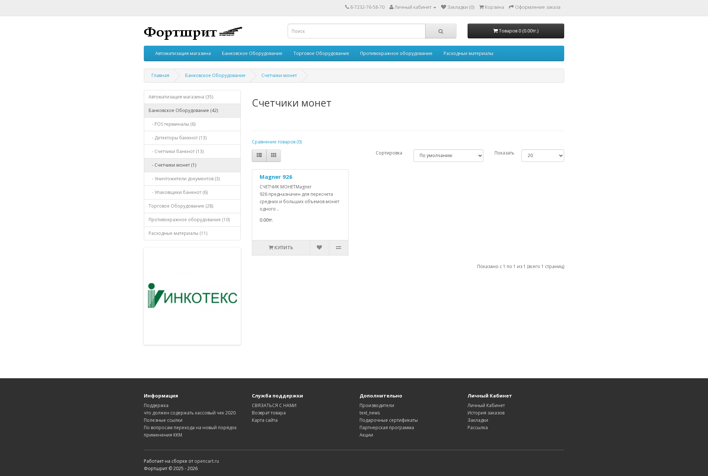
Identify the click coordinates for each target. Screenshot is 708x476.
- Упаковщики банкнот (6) (178, 192)
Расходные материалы (468, 53)
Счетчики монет (279, 75)
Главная (160, 75)
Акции (366, 435)
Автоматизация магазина (183, 53)
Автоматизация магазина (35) (181, 97)
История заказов (486, 413)
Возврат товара (269, 413)
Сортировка (389, 153)
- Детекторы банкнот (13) (177, 138)
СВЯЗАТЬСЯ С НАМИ (274, 405)
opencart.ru (206, 461)
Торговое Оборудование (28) (181, 206)
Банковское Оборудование (252, 53)
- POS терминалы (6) (172, 124)
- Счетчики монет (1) (172, 165)
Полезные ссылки (163, 420)
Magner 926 (276, 176)
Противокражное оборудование (396, 53)
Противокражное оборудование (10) (189, 219)
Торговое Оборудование (321, 53)
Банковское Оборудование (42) (183, 110)
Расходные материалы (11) (178, 233)
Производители (377, 405)
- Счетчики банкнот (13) (176, 151)
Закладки (478, 420)
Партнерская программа (387, 427)
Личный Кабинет (486, 405)
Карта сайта (265, 420)
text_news (370, 413)
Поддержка (156, 405)
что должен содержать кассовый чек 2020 (190, 413)
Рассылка (478, 427)
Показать (504, 153)
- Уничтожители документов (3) (184, 179)
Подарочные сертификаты (389, 420)
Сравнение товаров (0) (277, 142)
